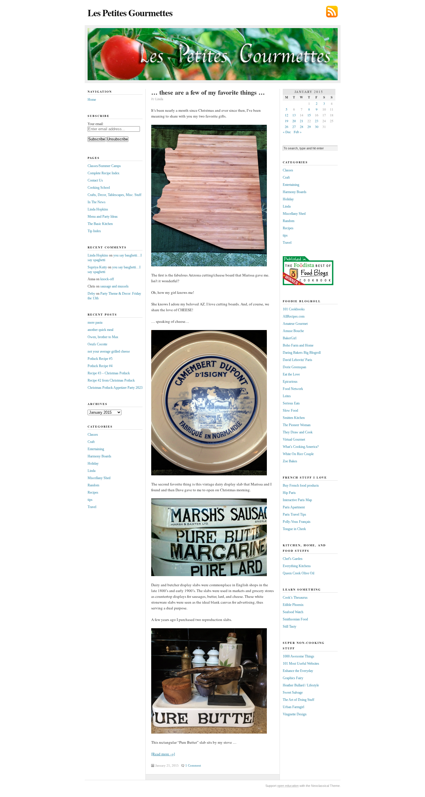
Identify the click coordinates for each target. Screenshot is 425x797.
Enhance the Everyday (298, 671)
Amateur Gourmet (295, 324)
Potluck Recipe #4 (100, 366)
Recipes (93, 492)
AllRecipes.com (293, 316)
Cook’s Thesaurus (295, 598)
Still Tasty (289, 626)
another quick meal (100, 330)
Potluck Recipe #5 (100, 359)
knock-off (107, 279)
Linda (91, 471)
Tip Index (94, 231)
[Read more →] (163, 753)
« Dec (287, 131)
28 (301, 126)
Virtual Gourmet (294, 439)
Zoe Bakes (290, 461)
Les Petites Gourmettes (130, 12)
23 (316, 120)
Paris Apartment (294, 507)
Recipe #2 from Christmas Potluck (111, 380)
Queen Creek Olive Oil (298, 573)
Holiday (93, 463)
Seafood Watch (293, 612)
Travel (92, 507)
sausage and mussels (114, 286)
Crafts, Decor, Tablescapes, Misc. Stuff (114, 195)
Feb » (298, 131)
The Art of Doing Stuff (298, 700)
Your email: (96, 124)
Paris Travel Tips (294, 514)
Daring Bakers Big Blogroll (302, 353)
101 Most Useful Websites (301, 664)
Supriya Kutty (97, 267)
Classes (93, 435)
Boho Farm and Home (298, 345)
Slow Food (290, 410)
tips (90, 500)
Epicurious (290, 382)
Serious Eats (291, 403)
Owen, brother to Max (103, 337)
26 (286, 126)
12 (286, 115)
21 (301, 120)
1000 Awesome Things (298, 656)
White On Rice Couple (298, 454)
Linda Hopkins (98, 209)
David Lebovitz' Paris (297, 360)
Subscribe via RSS (332, 11)
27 (294, 126)
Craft (91, 442)
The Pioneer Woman (297, 425)
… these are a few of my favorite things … (208, 92)
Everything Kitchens (297, 566)
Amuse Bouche (293, 331)
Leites (287, 396)
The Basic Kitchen (100, 224)
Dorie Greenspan (294, 367)
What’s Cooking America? (301, 447)
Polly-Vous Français (297, 522)
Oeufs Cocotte (97, 344)
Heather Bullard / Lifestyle (301, 685)
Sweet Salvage (293, 692)
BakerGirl (289, 338)
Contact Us (95, 180)
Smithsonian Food (295, 619)
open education (288, 785)
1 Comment (193, 765)
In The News (97, 202)
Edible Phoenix (293, 605)
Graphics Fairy (293, 678)
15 (309, 115)
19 (286, 120)
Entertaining (96, 449)
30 (316, 126)
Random (93, 485)
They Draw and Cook (298, 432)
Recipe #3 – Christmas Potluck (109, 373)
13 (294, 115)
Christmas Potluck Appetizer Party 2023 (115, 388)
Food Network (293, 389)
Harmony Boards (99, 456)
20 (294, 120)
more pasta (95, 322)
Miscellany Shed (99, 478)
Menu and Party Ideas (103, 217)
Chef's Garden (292, 559)
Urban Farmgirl (293, 707)
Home (92, 100)
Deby (91, 294)
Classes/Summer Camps (104, 166)
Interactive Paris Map (297, 500)
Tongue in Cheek (294, 529)
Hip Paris (289, 493)
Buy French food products (301, 485)
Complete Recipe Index (103, 173)
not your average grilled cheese (109, 351)
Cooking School (99, 188)
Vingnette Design (294, 714)
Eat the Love (291, 374)
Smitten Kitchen (294, 418)
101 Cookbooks (294, 309)
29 (309, 126)
